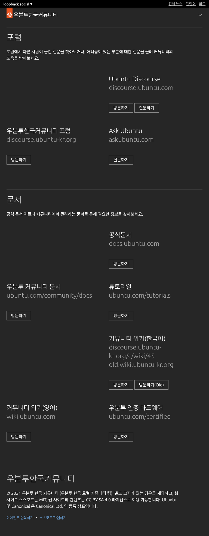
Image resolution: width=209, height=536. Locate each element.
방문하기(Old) (151, 384)
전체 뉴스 (175, 3)
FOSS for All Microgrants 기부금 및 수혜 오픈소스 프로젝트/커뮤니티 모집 (91, 3)
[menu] (200, 15)
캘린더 (191, 3)
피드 (202, 3)
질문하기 (146, 107)
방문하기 (121, 107)
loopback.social (18, 4)
